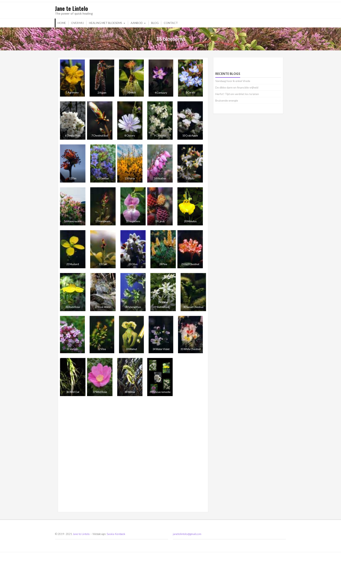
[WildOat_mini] (72, 377)
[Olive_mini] (133, 249)
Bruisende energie (226, 100)
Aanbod (137, 22)
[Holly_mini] (190, 163)
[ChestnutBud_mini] (99, 120)
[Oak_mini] (103, 249)
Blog (155, 22)
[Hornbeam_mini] (103, 206)
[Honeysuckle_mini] (72, 206)
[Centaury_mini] (161, 78)
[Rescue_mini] (160, 377)
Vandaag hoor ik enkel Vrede (232, 81)
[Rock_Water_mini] (103, 292)
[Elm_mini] (72, 163)
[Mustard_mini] (72, 249)
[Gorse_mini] (130, 163)
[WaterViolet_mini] (161, 334)
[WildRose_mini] (99, 377)
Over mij (77, 22)
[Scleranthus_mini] (133, 292)
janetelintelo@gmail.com (187, 534)
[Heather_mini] (160, 163)
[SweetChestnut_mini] (193, 292)
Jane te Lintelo (81, 534)
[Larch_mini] (160, 206)
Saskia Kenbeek (116, 534)
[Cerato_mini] (190, 78)
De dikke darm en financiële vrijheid (236, 87)
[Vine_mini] (102, 334)
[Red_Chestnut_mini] (190, 249)
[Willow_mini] (130, 377)
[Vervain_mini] (72, 334)
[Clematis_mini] (160, 120)
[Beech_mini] (131, 78)
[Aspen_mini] (102, 78)
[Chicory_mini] (130, 120)
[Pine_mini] (163, 249)
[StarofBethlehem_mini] (163, 292)
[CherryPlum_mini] (72, 120)
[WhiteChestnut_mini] (190, 334)
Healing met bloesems (105, 22)
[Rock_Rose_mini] (72, 292)
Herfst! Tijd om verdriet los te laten (237, 94)
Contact (171, 22)
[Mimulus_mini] (190, 206)
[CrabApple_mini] (190, 120)
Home (62, 22)
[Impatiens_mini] (133, 206)
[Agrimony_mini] (72, 78)
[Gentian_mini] (103, 163)
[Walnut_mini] (131, 334)
